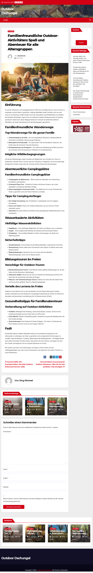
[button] (90, 20)
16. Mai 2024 (33, 536)
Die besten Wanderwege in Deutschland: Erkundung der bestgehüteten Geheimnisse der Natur (81, 95)
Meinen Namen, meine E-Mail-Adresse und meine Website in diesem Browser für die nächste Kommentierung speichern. (33, 500)
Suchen (76, 30)
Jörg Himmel (21, 56)
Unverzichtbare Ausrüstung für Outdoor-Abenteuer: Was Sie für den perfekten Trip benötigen (50, 364)
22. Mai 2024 (10, 536)
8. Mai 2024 (55, 536)
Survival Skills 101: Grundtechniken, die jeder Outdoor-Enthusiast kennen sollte (19, 364)
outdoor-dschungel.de (45, 570)
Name (5, 469)
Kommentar (7, 431)
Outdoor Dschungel (15, 558)
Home (5, 20)
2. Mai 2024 (77, 536)
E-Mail (5, 478)
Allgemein (11, 31)
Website (5, 487)
